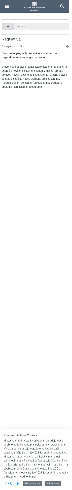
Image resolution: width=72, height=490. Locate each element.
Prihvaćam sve (32, 483)
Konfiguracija (12, 483)
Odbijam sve (52, 483)
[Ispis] (67, 46)
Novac (22, 26)
